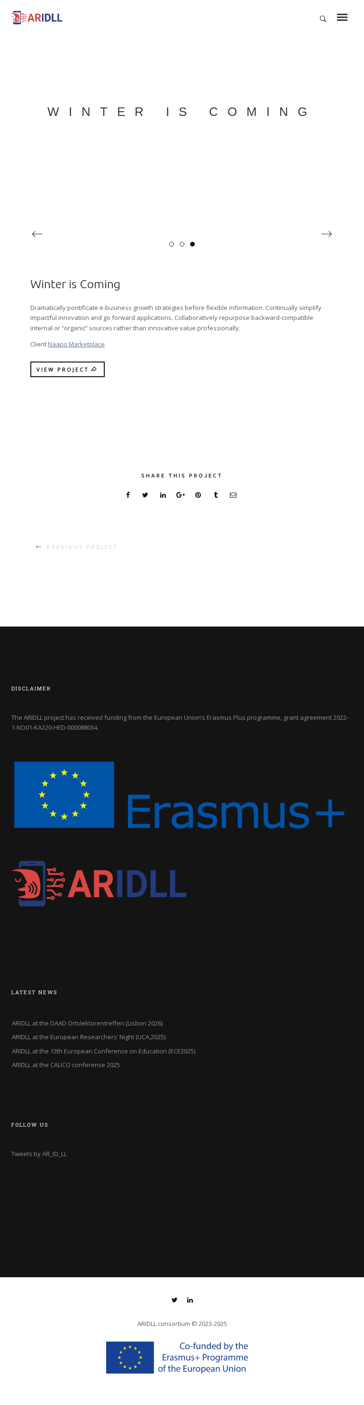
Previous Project (82, 546)
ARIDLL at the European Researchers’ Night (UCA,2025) (88, 1037)
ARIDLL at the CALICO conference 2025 (66, 1064)
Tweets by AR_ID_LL (39, 1153)
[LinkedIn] (190, 1301)
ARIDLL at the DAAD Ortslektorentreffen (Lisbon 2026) (87, 1023)
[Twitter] (174, 1301)
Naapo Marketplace (76, 344)
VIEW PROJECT (62, 369)
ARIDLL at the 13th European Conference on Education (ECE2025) (103, 1051)
